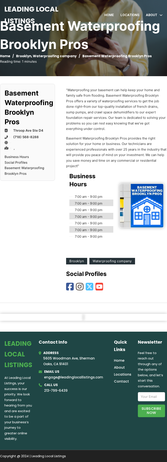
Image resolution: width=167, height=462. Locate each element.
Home (109, 15)
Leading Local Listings (31, 15)
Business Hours (17, 157)
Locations (129, 15)
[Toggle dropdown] (161, 15)
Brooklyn (23, 56)
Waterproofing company (55, 56)
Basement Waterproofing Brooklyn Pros (24, 171)
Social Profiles (16, 162)
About (119, 367)
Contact (121, 381)
